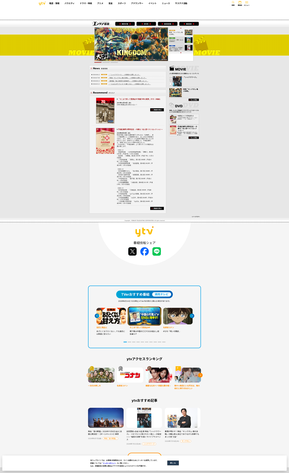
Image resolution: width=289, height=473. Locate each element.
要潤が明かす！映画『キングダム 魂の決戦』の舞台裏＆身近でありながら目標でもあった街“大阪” (182, 434)
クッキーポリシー (109, 463)
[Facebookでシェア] (144, 251)
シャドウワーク (149, 444)
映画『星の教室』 (110, 438)
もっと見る (193, 100)
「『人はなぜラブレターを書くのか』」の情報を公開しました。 (129, 84)
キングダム (186, 441)
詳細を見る (157, 109)
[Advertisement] (144, 13)
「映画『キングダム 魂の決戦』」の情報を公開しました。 (127, 78)
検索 (233, 5)
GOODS (168, 24)
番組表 (240, 5)
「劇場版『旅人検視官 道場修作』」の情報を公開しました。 (128, 81)
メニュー (247, 5)
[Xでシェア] (132, 251)
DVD (146, 24)
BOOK (189, 24)
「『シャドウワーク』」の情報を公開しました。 (124, 74)
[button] (97, 316)
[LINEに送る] (156, 251)
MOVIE (125, 24)
